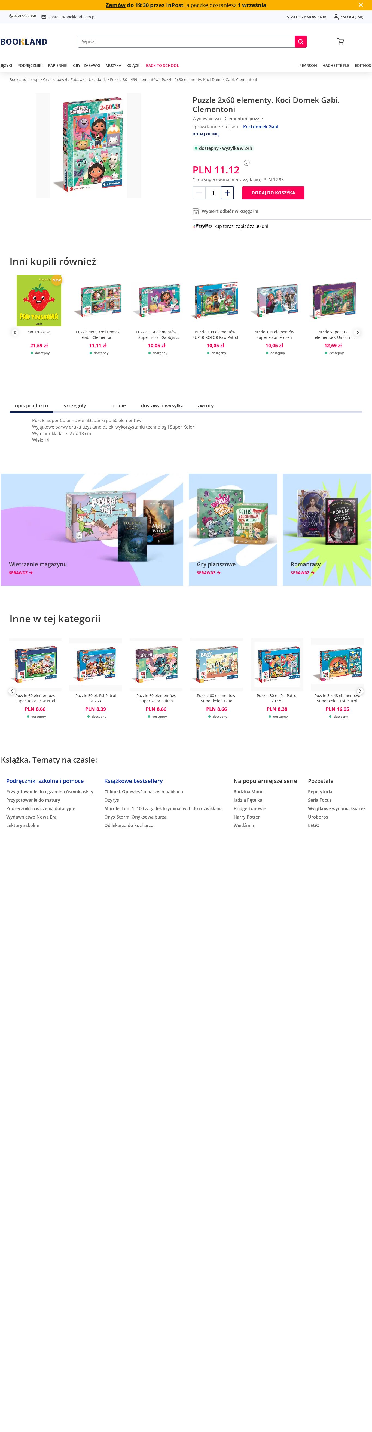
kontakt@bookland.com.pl (72, 16)
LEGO (314, 825)
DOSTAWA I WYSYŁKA (162, 405)
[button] (301, 42)
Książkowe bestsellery (133, 781)
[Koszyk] (340, 41)
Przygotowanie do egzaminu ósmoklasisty (49, 792)
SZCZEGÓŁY (75, 405)
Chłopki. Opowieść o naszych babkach (143, 792)
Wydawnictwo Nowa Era (31, 817)
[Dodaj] (227, 192)
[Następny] (360, 692)
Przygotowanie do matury (33, 800)
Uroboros (318, 817)
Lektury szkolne (22, 825)
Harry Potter (247, 817)
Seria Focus (320, 800)
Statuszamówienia (306, 16)
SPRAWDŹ (18, 572)
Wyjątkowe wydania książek (337, 808)
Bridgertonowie (250, 808)
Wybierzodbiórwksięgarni (230, 211)
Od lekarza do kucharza (128, 825)
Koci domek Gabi (260, 127)
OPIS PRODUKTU (31, 405)
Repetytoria (320, 792)
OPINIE (118, 405)
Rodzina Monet (249, 792)
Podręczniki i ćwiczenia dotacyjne (40, 808)
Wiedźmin (244, 825)
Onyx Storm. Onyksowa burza (135, 817)
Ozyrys (111, 800)
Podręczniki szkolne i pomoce (45, 781)
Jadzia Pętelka (248, 800)
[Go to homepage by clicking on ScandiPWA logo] (24, 41)
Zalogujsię (351, 16)
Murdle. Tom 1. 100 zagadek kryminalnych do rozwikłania (163, 808)
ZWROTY (205, 405)
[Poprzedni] (11, 692)
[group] (39, 332)
